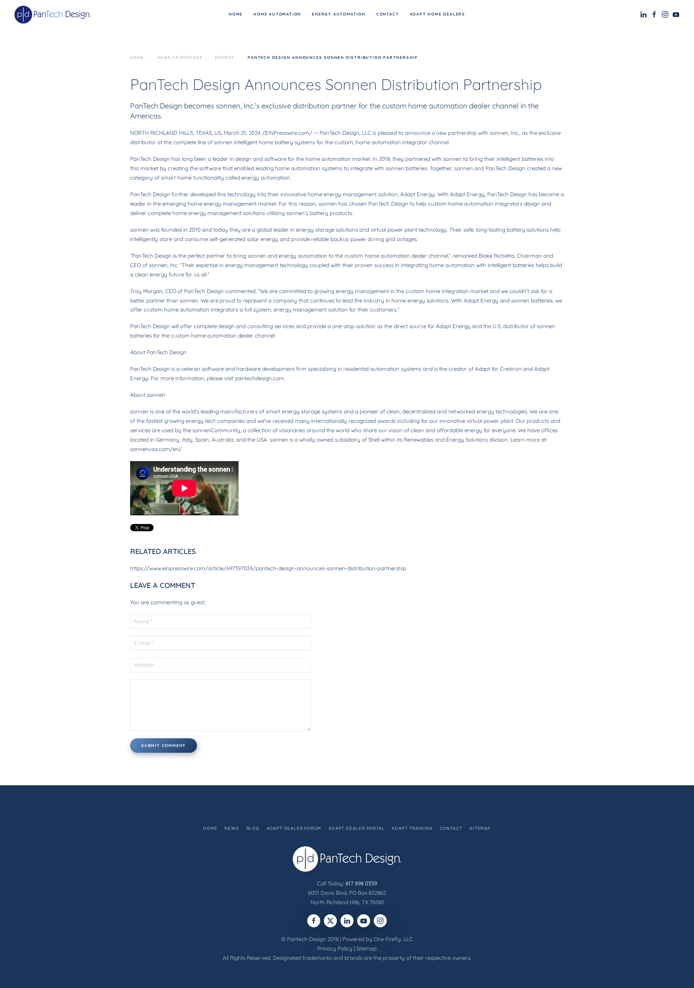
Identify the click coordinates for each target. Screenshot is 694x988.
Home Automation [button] (277, 14)
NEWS (231, 828)
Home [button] (236, 14)
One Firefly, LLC (393, 939)
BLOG (253, 828)
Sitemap (366, 948)
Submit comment (163, 745)
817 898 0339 (361, 883)
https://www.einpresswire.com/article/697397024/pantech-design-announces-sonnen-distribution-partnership (268, 568)
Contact (387, 14)
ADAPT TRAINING (412, 828)
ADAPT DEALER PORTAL (357, 828)
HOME (210, 828)
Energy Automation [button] (338, 14)
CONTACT (451, 828)
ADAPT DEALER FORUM (294, 828)
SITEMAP (480, 828)
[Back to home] (53, 14)
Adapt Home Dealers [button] (437, 14)
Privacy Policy (334, 948)
